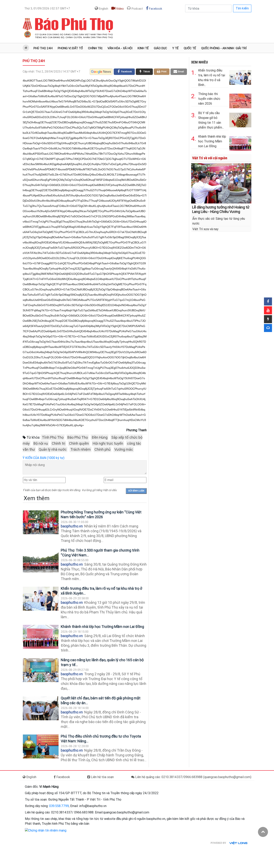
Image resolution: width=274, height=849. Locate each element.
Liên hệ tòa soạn (102, 777)
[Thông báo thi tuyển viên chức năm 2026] (240, 100)
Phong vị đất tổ (70, 48)
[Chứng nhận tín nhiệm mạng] (45, 830)
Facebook (155, 8)
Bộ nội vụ (40, 443)
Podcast (137, 8)
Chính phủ (102, 449)
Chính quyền (79, 443)
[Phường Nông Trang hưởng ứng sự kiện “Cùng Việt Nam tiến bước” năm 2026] (41, 522)
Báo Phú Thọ (77, 437)
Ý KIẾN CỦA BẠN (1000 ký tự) (43, 458)
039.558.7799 (59, 806)
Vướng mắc (123, 449)
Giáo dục (160, 48)
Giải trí (241, 48)
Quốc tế (190, 48)
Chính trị (95, 48)
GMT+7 (47, 8)
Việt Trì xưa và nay (205, 229)
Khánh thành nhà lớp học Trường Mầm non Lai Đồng (102, 626)
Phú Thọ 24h (43, 48)
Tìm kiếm (242, 8)
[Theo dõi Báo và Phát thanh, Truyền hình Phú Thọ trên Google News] (101, 71)
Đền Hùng (100, 437)
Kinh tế (143, 48)
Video (119, 8)
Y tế (175, 48)
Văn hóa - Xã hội (120, 48)
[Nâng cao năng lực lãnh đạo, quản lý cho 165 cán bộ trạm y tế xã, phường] (41, 670)
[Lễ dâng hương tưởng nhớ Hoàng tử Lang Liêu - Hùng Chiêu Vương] (221, 183)
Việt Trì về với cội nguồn (209, 158)
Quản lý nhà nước (53, 449)
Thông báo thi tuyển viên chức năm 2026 (209, 98)
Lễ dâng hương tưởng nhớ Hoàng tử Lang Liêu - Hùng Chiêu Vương (220, 209)
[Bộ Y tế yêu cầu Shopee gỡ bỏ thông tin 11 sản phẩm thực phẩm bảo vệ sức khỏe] (240, 119)
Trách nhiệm (80, 449)
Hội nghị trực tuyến (108, 443)
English (103, 8)
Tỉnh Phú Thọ (53, 437)
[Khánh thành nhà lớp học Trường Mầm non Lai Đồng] (41, 636)
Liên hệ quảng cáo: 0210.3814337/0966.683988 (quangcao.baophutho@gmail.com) (192, 777)
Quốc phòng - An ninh (217, 48)
